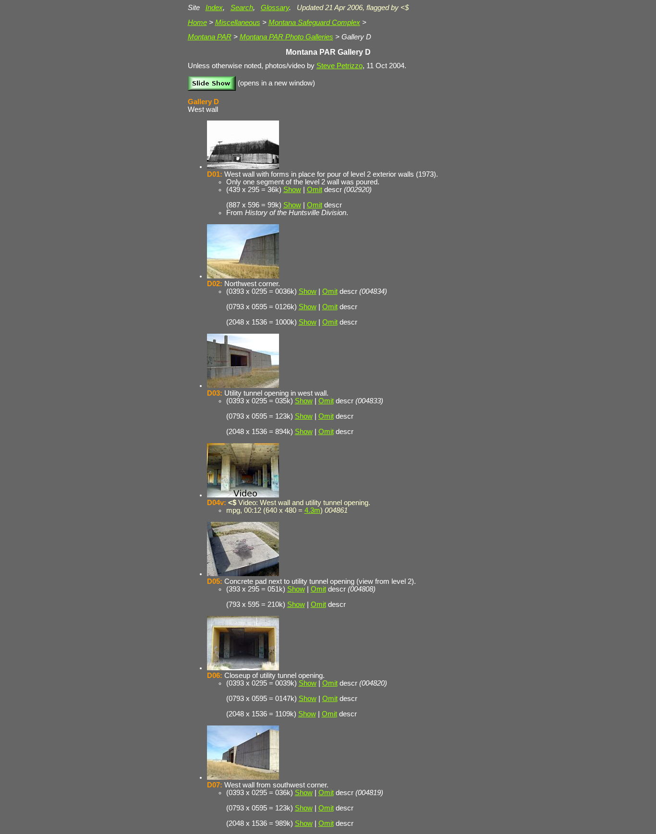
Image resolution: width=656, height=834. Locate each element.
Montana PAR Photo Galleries (286, 37)
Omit (314, 189)
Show (292, 189)
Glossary (275, 8)
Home (197, 22)
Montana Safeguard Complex (314, 22)
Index (214, 8)
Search (242, 8)
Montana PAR (209, 37)
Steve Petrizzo (339, 66)
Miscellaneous (237, 22)
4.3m (312, 510)
